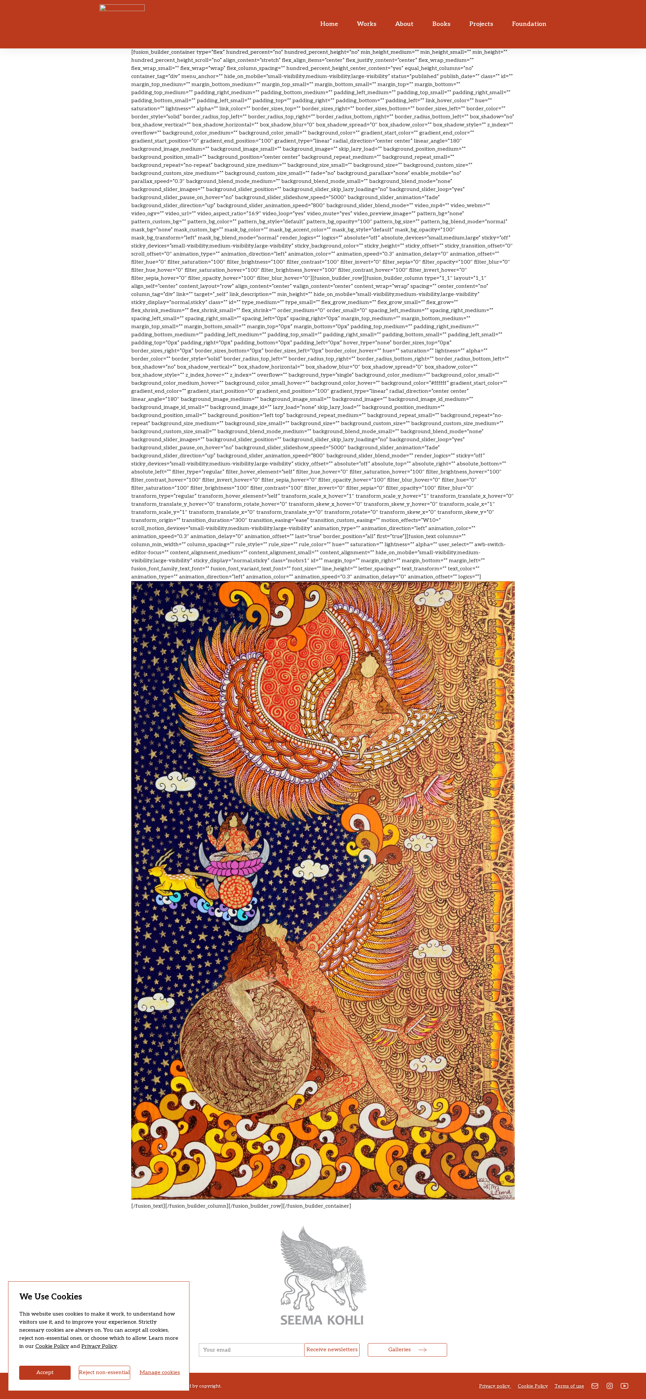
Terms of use (569, 1386)
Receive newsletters (332, 1350)
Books (441, 24)
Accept (44, 1372)
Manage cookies (160, 1372)
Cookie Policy (52, 1346)
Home (329, 24)
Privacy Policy (99, 1346)
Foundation (529, 24)
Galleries (399, 1350)
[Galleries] (423, 1350)
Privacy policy (495, 1386)
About (404, 24)
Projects (481, 24)
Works (366, 24)
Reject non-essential (104, 1372)
